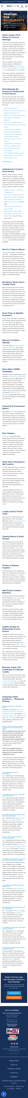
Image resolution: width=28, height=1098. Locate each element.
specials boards (11, 347)
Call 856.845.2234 (14, 993)
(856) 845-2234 (14, 1019)
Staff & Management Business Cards (13, 153)
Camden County (6, 68)
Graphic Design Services (10, 157)
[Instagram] (14, 1044)
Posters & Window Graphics (11, 136)
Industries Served (14, 1069)
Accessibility (10, 1088)
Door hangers (5, 436)
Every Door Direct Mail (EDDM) (12, 131)
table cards (10, 297)
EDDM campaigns (9, 717)
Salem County (6, 848)
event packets (17, 548)
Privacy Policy (20, 1086)
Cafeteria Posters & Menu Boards (13, 211)
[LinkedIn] (17, 1044)
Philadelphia (18, 70)
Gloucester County (18, 66)
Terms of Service (9, 1086)
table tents (21, 469)
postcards (12, 411)
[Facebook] (12, 1044)
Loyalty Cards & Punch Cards (12, 148)
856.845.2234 (5, 876)
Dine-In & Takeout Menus (10, 108)
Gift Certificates (8, 150)
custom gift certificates (8, 683)
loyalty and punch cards (19, 521)
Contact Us (14, 1073)
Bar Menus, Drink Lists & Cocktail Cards (14, 110)
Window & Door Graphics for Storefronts (14, 115)
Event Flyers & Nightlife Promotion (13, 122)
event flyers (5, 322)
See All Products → (7, 161)
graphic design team (18, 888)
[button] (2, 6)
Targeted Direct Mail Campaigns (12, 129)
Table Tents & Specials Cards (11, 113)
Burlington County (16, 68)
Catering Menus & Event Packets (12, 143)
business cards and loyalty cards (11, 681)
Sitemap (18, 1088)
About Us (14, 1065)
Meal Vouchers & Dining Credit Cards (14, 194)
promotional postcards (8, 713)
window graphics (17, 598)
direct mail (23, 715)
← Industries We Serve (8, 10)
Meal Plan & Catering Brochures (12, 146)
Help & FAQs (14, 1061)
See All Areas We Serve (14, 1053)
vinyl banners (16, 345)
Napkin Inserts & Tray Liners (11, 201)
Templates (14, 1077)
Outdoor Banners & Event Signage (13, 134)
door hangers (9, 715)
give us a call (5, 239)
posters (17, 575)
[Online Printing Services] (11, 5)
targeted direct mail (20, 818)
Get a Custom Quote (14, 997)
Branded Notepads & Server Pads (13, 155)
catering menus (16, 910)
